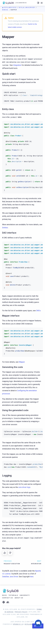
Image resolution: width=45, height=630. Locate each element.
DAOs (38, 311)
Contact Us (7, 598)
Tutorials (13, 595)
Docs (4, 595)
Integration (17, 65)
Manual (5, 10)
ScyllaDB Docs (10, 7)
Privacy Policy (21, 612)
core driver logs (24, 487)
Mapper (22, 362)
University (25, 595)
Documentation (21, 2)
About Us (19, 598)
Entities (5, 228)
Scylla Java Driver (27, 7)
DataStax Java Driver (10, 577)
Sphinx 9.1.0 (18, 624)
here (31, 577)
